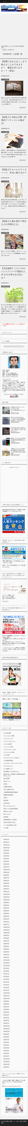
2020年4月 (6, 883)
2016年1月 (6, 1023)
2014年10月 (6, 1064)
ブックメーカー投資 (9, 752)
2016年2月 (6, 1020)
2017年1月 (6, 990)
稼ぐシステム (7, 814)
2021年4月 (6, 861)
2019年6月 (6, 910)
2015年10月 (6, 1031)
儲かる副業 (6, 778)
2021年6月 (6, 855)
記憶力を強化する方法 (9, 822)
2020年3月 (6, 886)
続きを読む (23, 107)
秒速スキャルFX (8, 811)
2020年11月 (6, 872)
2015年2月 (6, 1053)
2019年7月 (6, 908)
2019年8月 (6, 905)
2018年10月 (6, 932)
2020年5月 (6, 880)
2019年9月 (6, 902)
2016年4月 (6, 1014)
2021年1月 (6, 866)
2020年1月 (6, 891)
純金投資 (6, 816)
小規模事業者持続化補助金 (11, 792)
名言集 (5, 784)
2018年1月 (6, 957)
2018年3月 (6, 951)
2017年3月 (6, 984)
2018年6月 (6, 943)
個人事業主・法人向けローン (11, 771)
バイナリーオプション (9, 741)
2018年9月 (6, 935)
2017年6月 (6, 976)
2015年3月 (6, 1050)
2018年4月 (6, 949)
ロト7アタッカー (8, 766)
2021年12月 (6, 844)
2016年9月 (6, 1001)
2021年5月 (6, 858)
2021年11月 (6, 847)
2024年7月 (6, 839)
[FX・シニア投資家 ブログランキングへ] (14, 396)
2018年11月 (6, 929)
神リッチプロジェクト (9, 805)
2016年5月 (6, 1012)
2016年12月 (6, 993)
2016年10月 (6, 998)
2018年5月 (6, 946)
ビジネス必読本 (5, 79)
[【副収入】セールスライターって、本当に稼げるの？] (14, 196)
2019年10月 (6, 899)
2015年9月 (6, 1034)
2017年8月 (6, 971)
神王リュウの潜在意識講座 (11, 808)
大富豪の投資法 (8, 786)
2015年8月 (6, 1036)
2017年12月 (6, 960)
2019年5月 (6, 913)
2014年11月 (6, 1061)
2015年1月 (6, 1056)
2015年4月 (6, 1047)
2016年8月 (6, 1004)
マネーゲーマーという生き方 (11, 757)
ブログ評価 (6, 755)
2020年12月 (6, 869)
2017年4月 (6, 982)
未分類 (5, 797)
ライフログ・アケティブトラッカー (13, 763)
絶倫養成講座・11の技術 (10, 819)
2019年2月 (6, 921)
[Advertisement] (14, 30)
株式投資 (6, 800)
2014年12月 (6, 1058)
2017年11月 (6, 962)
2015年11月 (6, 1028)
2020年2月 (6, 888)
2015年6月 (6, 1042)
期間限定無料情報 (5, 286)
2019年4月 (6, 916)
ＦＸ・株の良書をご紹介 (10, 825)
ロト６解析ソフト (8, 768)
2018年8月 (6, 938)
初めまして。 (7, 781)
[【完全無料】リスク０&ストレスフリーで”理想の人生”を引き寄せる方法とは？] (14, 301)
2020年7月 (6, 877)
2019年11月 (6, 897)
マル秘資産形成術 (8, 760)
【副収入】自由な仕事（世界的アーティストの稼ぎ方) (13, 120)
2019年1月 (6, 924)
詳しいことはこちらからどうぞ (12, 1086)
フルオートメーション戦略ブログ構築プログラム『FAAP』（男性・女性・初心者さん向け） (13, 649)
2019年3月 (6, 919)
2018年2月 (6, 954)
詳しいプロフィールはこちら (10, 376)
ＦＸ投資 (6, 827)
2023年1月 (6, 842)
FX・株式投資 (7, 733)
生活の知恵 (6, 803)
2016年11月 (6, 995)
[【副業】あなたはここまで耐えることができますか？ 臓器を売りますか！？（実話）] (14, 94)
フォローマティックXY (10, 749)
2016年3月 (6, 1017)
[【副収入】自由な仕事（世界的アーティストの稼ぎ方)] (14, 147)
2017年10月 (6, 965)
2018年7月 (6, 940)
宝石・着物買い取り (9, 789)
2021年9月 (6, 850)
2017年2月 (6, 987)
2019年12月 (6, 894)
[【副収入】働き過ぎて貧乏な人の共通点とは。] (14, 248)
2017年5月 (6, 979)
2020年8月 (6, 875)
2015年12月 (6, 1025)
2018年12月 (6, 927)
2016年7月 (6, 1006)
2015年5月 (6, 1045)
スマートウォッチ (8, 738)
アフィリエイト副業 (9, 735)
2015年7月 (6, 1039)
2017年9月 (6, 968)
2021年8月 (6, 853)
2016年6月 (6, 1009)
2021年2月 (6, 864)
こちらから (5, 601)
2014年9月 (6, 1067)
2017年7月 (6, 973)
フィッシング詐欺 (8, 746)
